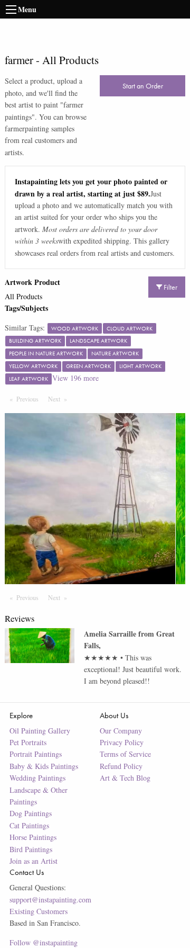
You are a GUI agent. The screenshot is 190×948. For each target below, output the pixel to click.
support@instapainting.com (50, 900)
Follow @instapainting (44, 942)
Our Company (121, 731)
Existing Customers (39, 911)
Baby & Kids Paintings (44, 766)
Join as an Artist (34, 861)
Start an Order (142, 86)
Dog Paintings (31, 813)
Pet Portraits (28, 742)
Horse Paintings (33, 837)
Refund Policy (121, 766)
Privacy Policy (122, 742)
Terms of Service (125, 754)
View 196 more (75, 378)
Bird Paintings (31, 849)
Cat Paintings (29, 825)
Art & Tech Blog (125, 778)
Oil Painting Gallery (40, 731)
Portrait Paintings (36, 754)
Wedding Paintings (37, 778)
